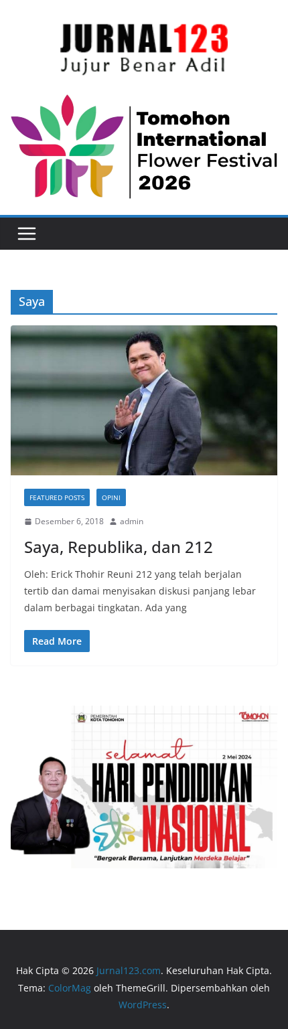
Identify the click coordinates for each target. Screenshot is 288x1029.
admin (131, 521)
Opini (111, 497)
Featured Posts (56, 497)
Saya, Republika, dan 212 (118, 547)
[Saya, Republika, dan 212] (144, 400)
